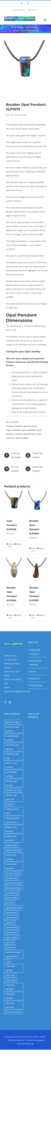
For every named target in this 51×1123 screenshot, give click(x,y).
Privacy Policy (35, 685)
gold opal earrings (13, 883)
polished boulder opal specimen (13, 954)
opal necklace (12, 927)
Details (19, 544)
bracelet (9, 804)
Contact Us (34, 678)
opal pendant (22, 438)
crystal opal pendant (11, 857)
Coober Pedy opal (13, 850)
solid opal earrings (10, 987)
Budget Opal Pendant (11, 829)
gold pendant (11, 898)
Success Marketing (25, 1044)
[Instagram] (28, 3)
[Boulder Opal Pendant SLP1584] (37, 503)
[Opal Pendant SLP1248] (14, 503)
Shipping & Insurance (35, 652)
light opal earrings (14, 908)
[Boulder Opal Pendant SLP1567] (37, 570)
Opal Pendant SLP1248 (12, 525)
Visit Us (33, 671)
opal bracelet (11, 913)
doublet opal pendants (11, 866)
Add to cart (11, 545)
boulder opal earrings (11, 774)
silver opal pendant (10, 968)
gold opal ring (12, 893)
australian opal (18, 430)
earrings (9, 873)
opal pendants (12, 937)
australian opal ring (12, 756)
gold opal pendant (13, 888)
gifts (19, 873)
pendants (10, 947)
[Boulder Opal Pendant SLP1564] (14, 570)
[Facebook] (22, 3)
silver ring (10, 975)
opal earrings (11, 917)
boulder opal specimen (11, 797)
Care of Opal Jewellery (35, 662)
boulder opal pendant (25, 434)
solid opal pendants (10, 1005)
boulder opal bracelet (11, 765)
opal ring (9, 942)
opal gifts (10, 922)
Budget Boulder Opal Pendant (12, 820)
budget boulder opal (12, 811)
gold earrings (11, 878)
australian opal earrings (12, 738)
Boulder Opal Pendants (26, 426)
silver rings (11, 980)
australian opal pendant (12, 747)
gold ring (10, 903)
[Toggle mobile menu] (45, 20)
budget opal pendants (11, 838)
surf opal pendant (13, 1012)
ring (7, 961)
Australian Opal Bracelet (12, 729)
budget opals (11, 845)
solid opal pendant (10, 996)
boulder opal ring (13, 790)
